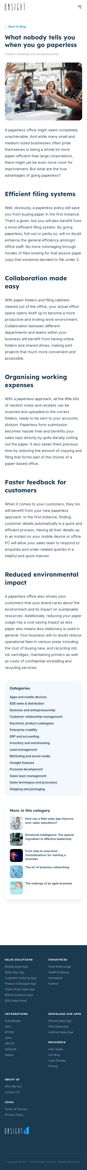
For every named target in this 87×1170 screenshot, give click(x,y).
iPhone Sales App (60, 1020)
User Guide (55, 1049)
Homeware (55, 978)
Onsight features (22, 763)
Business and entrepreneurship (38, 54)
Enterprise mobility (23, 730)
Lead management (23, 749)
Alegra (9, 1054)
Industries (57, 959)
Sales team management (28, 776)
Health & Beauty (59, 972)
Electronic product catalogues (32, 723)
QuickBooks (13, 1020)
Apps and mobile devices (28, 697)
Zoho (8, 1037)
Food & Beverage (59, 966)
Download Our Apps (64, 1013)
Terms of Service (16, 1109)
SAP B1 (9, 1043)
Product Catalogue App (20, 983)
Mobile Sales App (16, 966)
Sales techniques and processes (33, 782)
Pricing (52, 1066)
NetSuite (10, 1049)
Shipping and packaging (27, 789)
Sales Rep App (14, 972)
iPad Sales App (58, 1026)
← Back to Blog (15, 26)
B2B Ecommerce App (19, 995)
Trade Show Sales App (20, 989)
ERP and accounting (24, 736)
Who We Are (13, 1086)
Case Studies (57, 1060)
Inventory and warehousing (30, 743)
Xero (8, 1026)
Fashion (53, 983)
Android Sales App (60, 1032)
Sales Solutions (19, 959)
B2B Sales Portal (16, 1000)
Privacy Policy (14, 1114)
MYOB (9, 1032)
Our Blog (54, 1054)
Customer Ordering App (21, 978)
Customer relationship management (36, 716)
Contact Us (12, 1092)
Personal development (26, 769)
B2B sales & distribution (27, 703)
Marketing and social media (30, 756)
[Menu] (79, 6)
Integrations (16, 1013)
